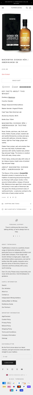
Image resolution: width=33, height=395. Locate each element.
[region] (16, 226)
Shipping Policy (7, 329)
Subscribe (8, 362)
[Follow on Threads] (17, 369)
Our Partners (6, 307)
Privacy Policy (6, 322)
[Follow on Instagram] (12, 369)
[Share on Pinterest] (13, 197)
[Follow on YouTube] (22, 369)
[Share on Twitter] (10, 197)
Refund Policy (6, 326)
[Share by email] (15, 197)
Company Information (9, 335)
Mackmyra (11, 97)
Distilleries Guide (7, 304)
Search (4, 285)
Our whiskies (6, 288)
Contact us (5, 295)
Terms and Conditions (9, 332)
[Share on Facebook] (8, 197)
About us (5, 291)
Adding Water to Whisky (9, 301)
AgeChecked (6, 316)
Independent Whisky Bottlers (11, 298)
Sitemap (4, 338)
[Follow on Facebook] (3, 369)
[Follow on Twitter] (7, 369)
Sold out (16, 80)
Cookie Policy (6, 319)
